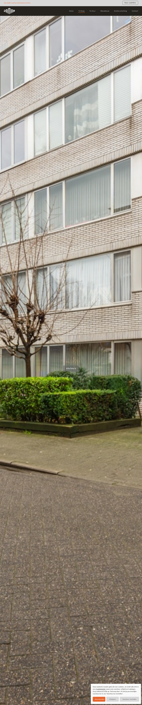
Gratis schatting (120, 11)
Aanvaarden (99, 699)
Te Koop (81, 11)
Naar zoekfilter (130, 3)
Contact (135, 11)
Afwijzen (112, 699)
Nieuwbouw (104, 11)
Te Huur (92, 11)
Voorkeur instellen (129, 699)
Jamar (9, 11)
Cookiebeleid (100, 689)
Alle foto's (71, 368)
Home (71, 11)
